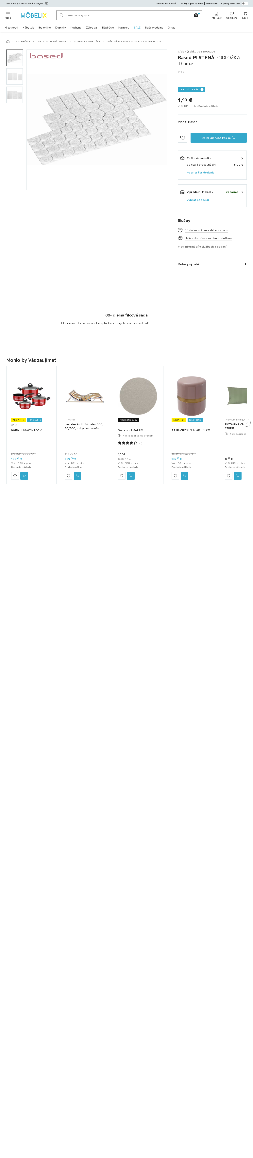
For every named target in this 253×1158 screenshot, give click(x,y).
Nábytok (28, 27)
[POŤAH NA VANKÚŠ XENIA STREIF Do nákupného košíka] (238, 476)
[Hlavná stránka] (7, 41)
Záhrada (91, 27)
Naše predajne (154, 27)
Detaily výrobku (189, 264)
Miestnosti (11, 27)
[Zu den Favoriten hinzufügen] (182, 138)
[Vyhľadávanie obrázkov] (196, 15)
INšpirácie (108, 27)
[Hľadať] (61, 15)
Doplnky (60, 27)
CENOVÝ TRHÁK (189, 89)
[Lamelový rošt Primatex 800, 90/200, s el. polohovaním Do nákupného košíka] (77, 476)
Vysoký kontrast (230, 3)
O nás (171, 27)
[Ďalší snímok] (247, 423)
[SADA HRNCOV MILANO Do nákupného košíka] (24, 476)
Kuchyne (76, 27)
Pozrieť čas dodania (201, 172)
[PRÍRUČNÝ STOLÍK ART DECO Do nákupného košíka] (184, 476)
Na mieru (123, 27)
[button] (14, 58)
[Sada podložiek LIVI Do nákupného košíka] (131, 476)
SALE (137, 27)
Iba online (45, 27)
